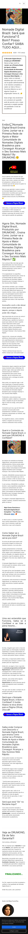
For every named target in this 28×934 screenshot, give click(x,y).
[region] (14, 925)
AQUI (12, 514)
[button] (20, 3)
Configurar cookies (14, 931)
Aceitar (14, 927)
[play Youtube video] (14, 167)
